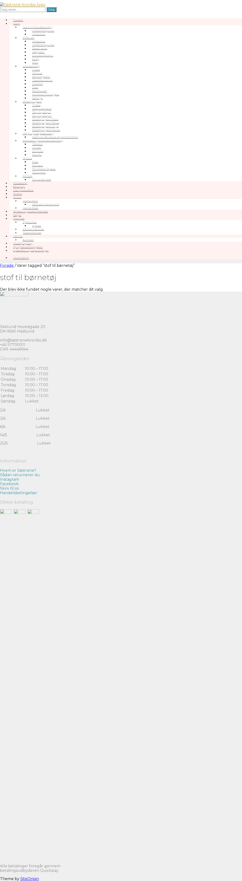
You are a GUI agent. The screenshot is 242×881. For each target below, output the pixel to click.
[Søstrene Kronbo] (22, 4)
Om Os (17, 236)
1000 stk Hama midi (45, 204)
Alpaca (27, 158)
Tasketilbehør (32, 232)
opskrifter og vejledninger (31, 250)
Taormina (39, 172)
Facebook (9, 484)
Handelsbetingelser (18, 493)
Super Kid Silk (41, 179)
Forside (7, 265)
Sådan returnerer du (20, 475)
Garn (16, 23)
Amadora (38, 34)
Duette (37, 154)
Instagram (9, 479)
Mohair (27, 176)
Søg (51, 9)
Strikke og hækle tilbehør (30, 211)
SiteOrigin (29, 879)
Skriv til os (9, 488)
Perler (17, 197)
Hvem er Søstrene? (18, 470)
